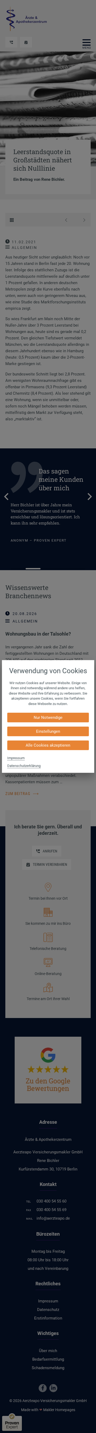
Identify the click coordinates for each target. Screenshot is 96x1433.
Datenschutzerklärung (24, 766)
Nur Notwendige (48, 717)
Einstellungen (48, 731)
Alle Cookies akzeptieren (48, 745)
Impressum (16, 758)
